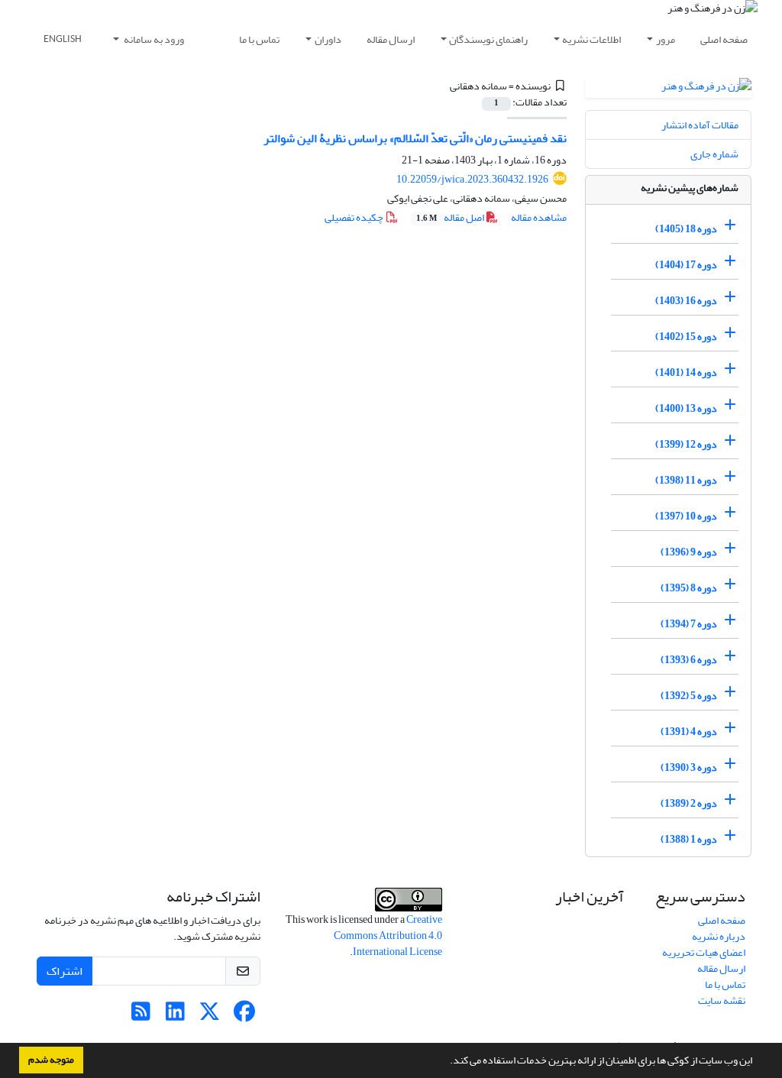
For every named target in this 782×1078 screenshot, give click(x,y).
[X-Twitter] (209, 1015)
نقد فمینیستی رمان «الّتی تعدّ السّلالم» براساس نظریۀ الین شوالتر (415, 138)
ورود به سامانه (153, 39)
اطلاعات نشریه (591, 39)
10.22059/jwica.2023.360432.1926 (472, 179)
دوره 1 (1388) (689, 839)
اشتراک (64, 971)
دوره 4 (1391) (689, 731)
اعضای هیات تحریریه (703, 952)
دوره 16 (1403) (686, 300)
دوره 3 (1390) (689, 767)
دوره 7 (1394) (689, 623)
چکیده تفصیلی (355, 217)
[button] (446, 1062)
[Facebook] (244, 1015)
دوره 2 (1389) (689, 803)
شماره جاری (714, 154)
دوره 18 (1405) (686, 229)
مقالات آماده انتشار (699, 125)
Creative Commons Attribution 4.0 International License (388, 935)
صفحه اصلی (724, 39)
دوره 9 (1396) (689, 552)
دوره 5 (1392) (689, 695)
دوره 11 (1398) (686, 480)
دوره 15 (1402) (686, 336)
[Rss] (140, 1015)
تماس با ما (259, 39)
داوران (328, 39)
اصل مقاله (451, 217)
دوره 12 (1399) (686, 444)
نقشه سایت (721, 1000)
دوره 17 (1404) (686, 264)
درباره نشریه (718, 936)
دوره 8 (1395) (689, 588)
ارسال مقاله (391, 39)
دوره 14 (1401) (686, 372)
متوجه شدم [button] (51, 1059)
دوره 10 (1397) (686, 516)
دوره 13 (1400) (686, 408)
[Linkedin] (175, 1015)
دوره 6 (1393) (689, 659)
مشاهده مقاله (539, 217)
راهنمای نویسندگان (488, 39)
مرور (665, 39)
